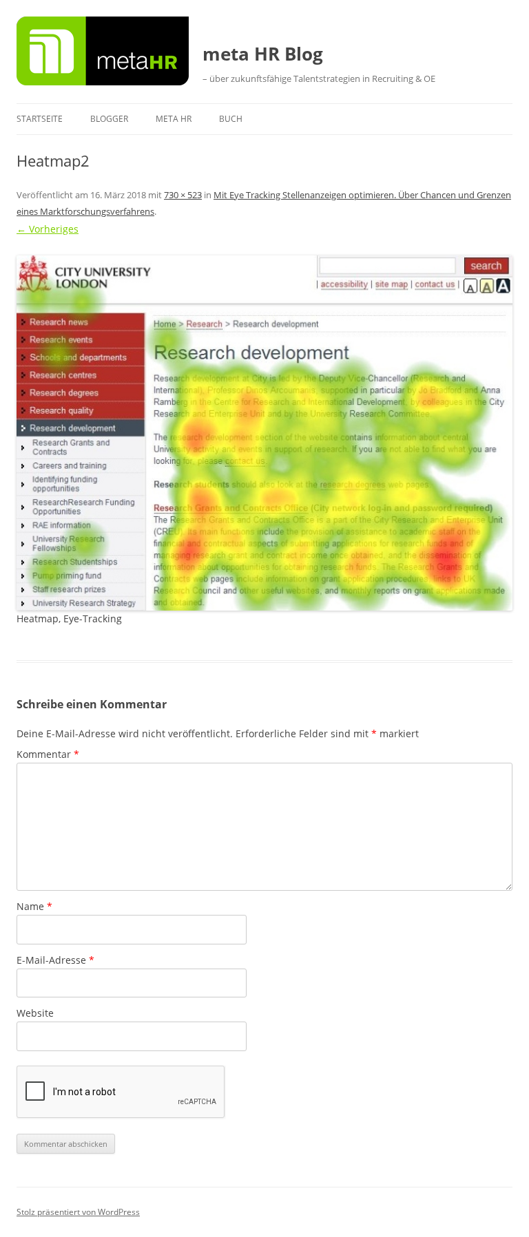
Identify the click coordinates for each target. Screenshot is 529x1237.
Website (35, 1012)
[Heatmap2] (264, 433)
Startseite (40, 119)
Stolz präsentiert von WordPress (78, 1212)
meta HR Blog (263, 53)
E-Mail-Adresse (55, 959)
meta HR (173, 119)
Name (34, 906)
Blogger (109, 119)
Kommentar (48, 754)
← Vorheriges (48, 228)
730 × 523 (183, 195)
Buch (230, 119)
